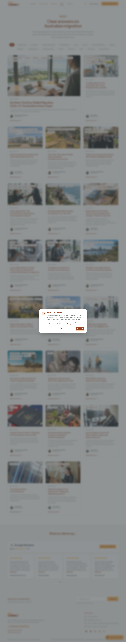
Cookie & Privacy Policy (64, 324)
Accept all (80, 329)
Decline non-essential (67, 329)
